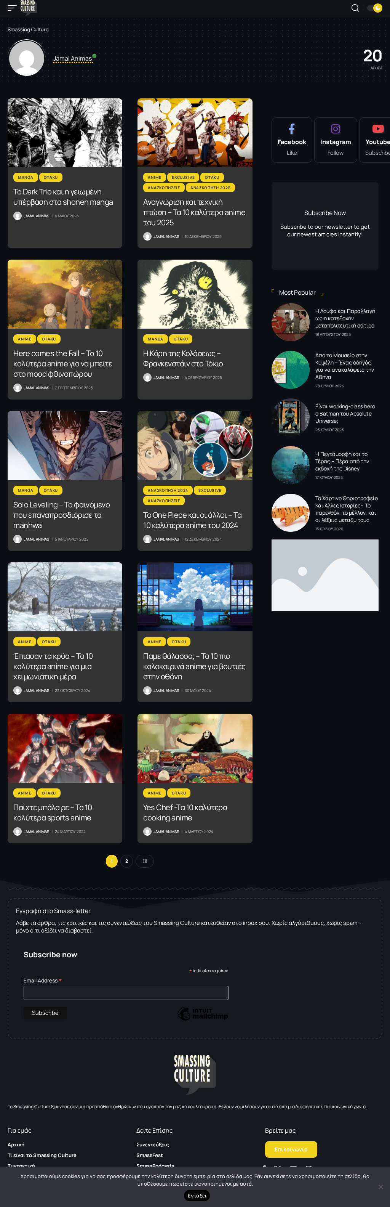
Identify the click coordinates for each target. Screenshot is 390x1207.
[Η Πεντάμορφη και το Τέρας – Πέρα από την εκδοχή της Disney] (291, 465)
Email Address (43, 980)
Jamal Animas (36, 215)
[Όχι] (380, 1187)
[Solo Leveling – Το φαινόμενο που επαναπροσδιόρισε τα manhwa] (65, 445)
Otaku (51, 177)
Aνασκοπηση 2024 (168, 490)
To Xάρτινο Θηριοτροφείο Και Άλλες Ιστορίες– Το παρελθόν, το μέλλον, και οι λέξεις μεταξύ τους (346, 508)
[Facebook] (292, 140)
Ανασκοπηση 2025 (210, 187)
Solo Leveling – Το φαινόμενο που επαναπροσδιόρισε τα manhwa (61, 514)
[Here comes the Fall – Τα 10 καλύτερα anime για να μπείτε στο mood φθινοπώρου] (65, 294)
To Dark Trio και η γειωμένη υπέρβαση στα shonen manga (63, 196)
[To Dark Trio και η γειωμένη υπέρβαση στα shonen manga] (65, 132)
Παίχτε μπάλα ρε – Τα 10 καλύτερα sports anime (52, 812)
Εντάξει (197, 1196)
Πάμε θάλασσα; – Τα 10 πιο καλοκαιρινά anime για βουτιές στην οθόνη (194, 666)
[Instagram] (335, 140)
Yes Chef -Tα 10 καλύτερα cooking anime (185, 812)
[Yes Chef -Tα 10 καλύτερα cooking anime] (194, 748)
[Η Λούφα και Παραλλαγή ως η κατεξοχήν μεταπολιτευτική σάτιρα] (291, 322)
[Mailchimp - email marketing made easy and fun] (202, 1019)
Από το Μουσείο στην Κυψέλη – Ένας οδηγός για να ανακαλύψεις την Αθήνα (344, 366)
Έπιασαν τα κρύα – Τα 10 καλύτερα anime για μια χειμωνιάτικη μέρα (53, 666)
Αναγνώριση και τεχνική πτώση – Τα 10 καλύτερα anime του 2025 (194, 212)
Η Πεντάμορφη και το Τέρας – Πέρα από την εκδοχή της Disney (342, 461)
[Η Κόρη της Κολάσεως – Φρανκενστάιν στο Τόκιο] (194, 294)
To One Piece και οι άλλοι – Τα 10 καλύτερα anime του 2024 (192, 520)
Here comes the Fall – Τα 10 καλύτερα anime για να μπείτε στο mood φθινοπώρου (62, 363)
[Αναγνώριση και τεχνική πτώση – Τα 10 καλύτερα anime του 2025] (194, 132)
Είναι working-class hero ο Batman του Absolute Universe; (345, 413)
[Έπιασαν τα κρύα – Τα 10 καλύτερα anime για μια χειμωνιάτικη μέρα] (65, 596)
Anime (154, 177)
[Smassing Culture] (29, 8)
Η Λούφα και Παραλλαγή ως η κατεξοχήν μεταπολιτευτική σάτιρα (345, 318)
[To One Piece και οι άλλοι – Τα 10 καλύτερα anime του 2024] (194, 445)
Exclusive (183, 177)
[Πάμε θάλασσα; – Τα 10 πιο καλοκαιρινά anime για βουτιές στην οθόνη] (194, 596)
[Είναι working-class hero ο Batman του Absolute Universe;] (291, 417)
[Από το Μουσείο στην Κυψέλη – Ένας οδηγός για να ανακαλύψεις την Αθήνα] (291, 370)
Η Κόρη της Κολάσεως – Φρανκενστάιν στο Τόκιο (183, 358)
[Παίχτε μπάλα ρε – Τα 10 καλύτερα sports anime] (65, 748)
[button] (14, 8)
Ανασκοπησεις (164, 187)
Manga (26, 177)
